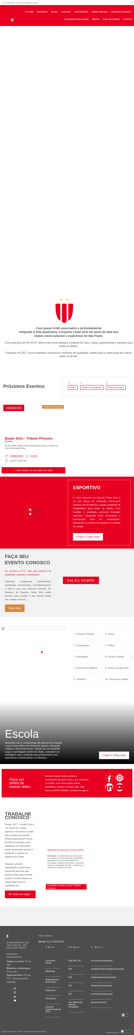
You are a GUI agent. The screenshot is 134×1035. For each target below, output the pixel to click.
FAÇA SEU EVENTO (111, 19)
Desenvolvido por (112, 1032)
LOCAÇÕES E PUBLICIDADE (76, 19)
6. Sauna (109, 634)
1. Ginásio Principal (84, 634)
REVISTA (96, 19)
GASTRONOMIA (81, 12)
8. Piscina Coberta (114, 656)
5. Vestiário (80, 679)
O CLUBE (29, 12)
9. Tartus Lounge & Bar (117, 668)
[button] (13, 408)
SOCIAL (54, 12)
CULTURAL (66, 12)
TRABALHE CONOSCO (121, 12)
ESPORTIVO (42, 12)
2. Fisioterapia (81, 645)
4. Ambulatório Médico (85, 668)
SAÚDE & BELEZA (99, 12)
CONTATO (127, 19)
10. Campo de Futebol (116, 679)
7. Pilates (110, 645)
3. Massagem (81, 656)
